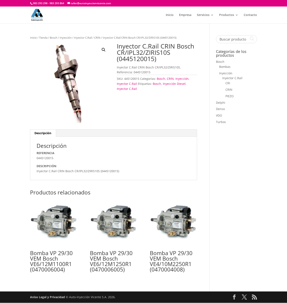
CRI (227, 83)
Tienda (43, 37)
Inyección (66, 37)
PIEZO (229, 96)
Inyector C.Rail (83, 37)
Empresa (185, 15)
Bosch (53, 37)
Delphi (220, 103)
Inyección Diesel (174, 84)
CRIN (97, 37)
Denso (220, 109)
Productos (226, 15)
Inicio (170, 15)
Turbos (221, 122)
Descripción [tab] (42, 133)
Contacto (250, 15)
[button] (103, 50)
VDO (219, 115)
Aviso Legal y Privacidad (47, 297)
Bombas (224, 67)
